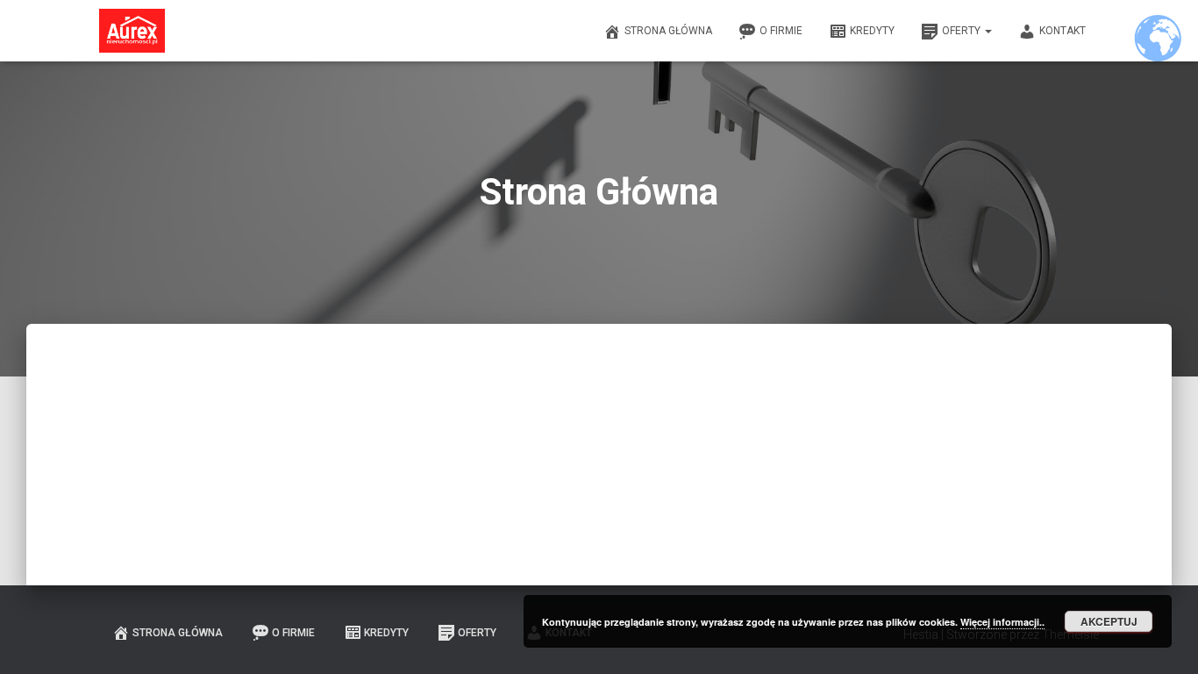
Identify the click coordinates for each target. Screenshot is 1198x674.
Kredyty (872, 31)
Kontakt (1062, 31)
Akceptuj (1108, 621)
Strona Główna (668, 31)
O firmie (780, 31)
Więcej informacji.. (1002, 621)
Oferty (962, 31)
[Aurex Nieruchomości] (132, 31)
